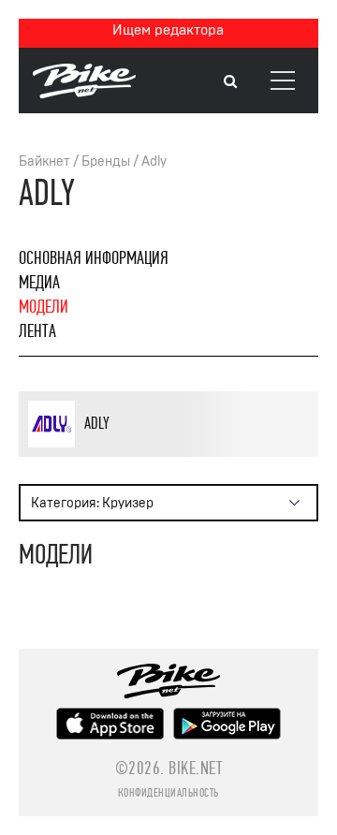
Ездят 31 (125, 453)
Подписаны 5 (186, 453)
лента (37, 331)
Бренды (105, 161)
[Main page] (84, 93)
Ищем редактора (168, 30)
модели (43, 306)
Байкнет (44, 161)
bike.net (195, 768)
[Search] (230, 82)
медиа (39, 282)
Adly (154, 161)
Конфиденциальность (168, 792)
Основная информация (93, 258)
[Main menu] (283, 80)
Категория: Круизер (92, 503)
